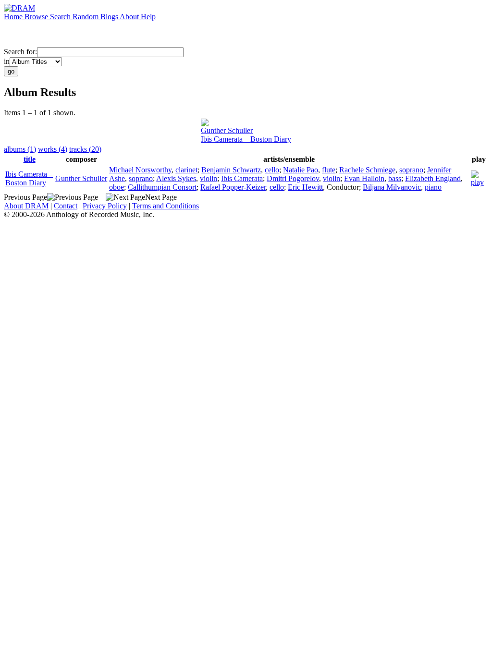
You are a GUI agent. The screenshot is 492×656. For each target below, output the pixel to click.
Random (86, 16)
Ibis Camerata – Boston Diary (246, 139)
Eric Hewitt (305, 187)
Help (148, 16)
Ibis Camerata (242, 178)
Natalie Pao (300, 170)
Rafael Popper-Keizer (233, 187)
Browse (37, 16)
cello (272, 170)
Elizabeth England (433, 178)
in (7, 61)
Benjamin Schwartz (231, 170)
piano (433, 187)
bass (394, 178)
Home (14, 16)
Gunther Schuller (227, 130)
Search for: (20, 52)
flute (328, 170)
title (30, 159)
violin (208, 178)
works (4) (52, 149)
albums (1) (20, 149)
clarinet (186, 170)
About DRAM (26, 206)
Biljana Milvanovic (392, 187)
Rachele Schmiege (367, 170)
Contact (65, 206)
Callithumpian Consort (162, 187)
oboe (116, 187)
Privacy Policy (105, 206)
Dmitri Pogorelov (293, 178)
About (130, 16)
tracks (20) (85, 149)
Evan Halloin (364, 178)
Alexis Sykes (176, 178)
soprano (411, 170)
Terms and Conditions (165, 206)
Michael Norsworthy (140, 170)
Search (61, 16)
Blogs (110, 16)
